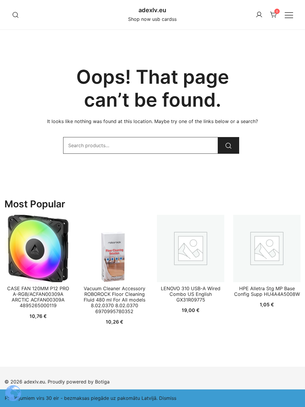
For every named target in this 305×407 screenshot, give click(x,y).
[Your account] (259, 15)
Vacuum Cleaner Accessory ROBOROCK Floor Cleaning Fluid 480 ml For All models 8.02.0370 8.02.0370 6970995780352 (114, 299)
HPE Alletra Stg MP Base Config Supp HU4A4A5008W (267, 291)
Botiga (102, 382)
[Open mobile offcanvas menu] (289, 15)
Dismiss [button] (167, 398)
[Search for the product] (228, 145)
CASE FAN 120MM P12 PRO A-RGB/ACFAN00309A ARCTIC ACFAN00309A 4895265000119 (38, 297)
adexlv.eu (152, 10)
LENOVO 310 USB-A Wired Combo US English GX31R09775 (190, 294)
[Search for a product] (15, 15)
